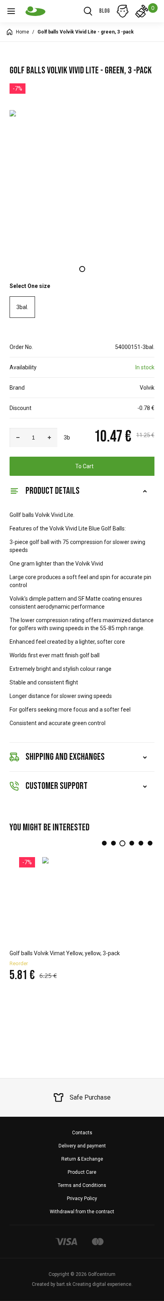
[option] (82, 182)
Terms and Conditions (82, 1185)
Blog (104, 11)
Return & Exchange (82, 1159)
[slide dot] (82, 269)
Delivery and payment (82, 1146)
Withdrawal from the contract (82, 1211)
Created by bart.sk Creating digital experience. (82, 1284)
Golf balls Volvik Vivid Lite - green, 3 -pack (85, 32)
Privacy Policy (82, 1198)
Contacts (82, 1132)
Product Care (82, 1172)
